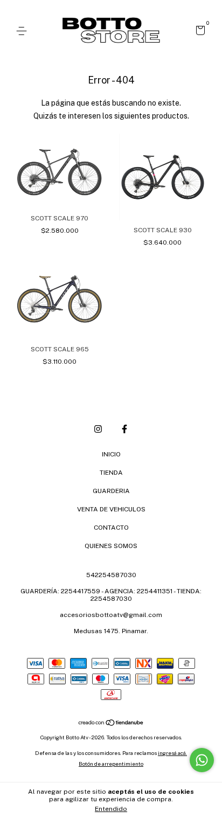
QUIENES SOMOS (111, 546)
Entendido (111, 809)
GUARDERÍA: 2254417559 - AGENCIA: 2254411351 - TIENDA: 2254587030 (111, 594)
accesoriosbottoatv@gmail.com (111, 615)
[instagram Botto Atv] (98, 429)
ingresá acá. (172, 753)
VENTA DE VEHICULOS (111, 509)
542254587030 (111, 575)
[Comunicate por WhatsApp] (202, 760)
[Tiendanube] (111, 723)
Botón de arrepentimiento (111, 763)
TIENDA (111, 472)
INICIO (111, 454)
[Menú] (23, 31)
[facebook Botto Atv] (124, 429)
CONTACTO (111, 527)
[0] (198, 32)
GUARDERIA (111, 491)
